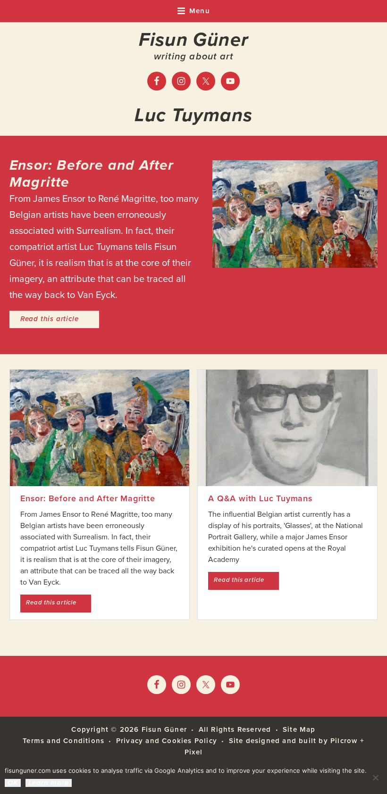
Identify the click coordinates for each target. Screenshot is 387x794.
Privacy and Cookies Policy (166, 740)
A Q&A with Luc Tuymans (260, 498)
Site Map (299, 729)
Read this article (59, 318)
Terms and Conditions (63, 740)
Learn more (48, 783)
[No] (375, 777)
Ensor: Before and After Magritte (91, 174)
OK (13, 783)
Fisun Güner (193, 39)
